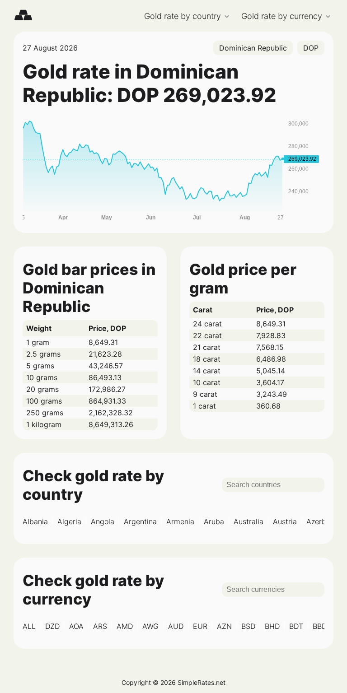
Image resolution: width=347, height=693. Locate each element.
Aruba (214, 521)
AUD (175, 626)
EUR (200, 626)
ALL (29, 626)
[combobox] (253, 48)
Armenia (180, 521)
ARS (100, 626)
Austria (285, 521)
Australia (248, 521)
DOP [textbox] (311, 47)
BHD (272, 626)
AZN (224, 626)
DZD (52, 626)
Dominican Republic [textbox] (253, 47)
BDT (296, 626)
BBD (320, 626)
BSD (248, 626)
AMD (125, 626)
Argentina (140, 521)
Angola (102, 521)
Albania (35, 521)
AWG (150, 626)
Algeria (69, 521)
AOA (76, 626)
